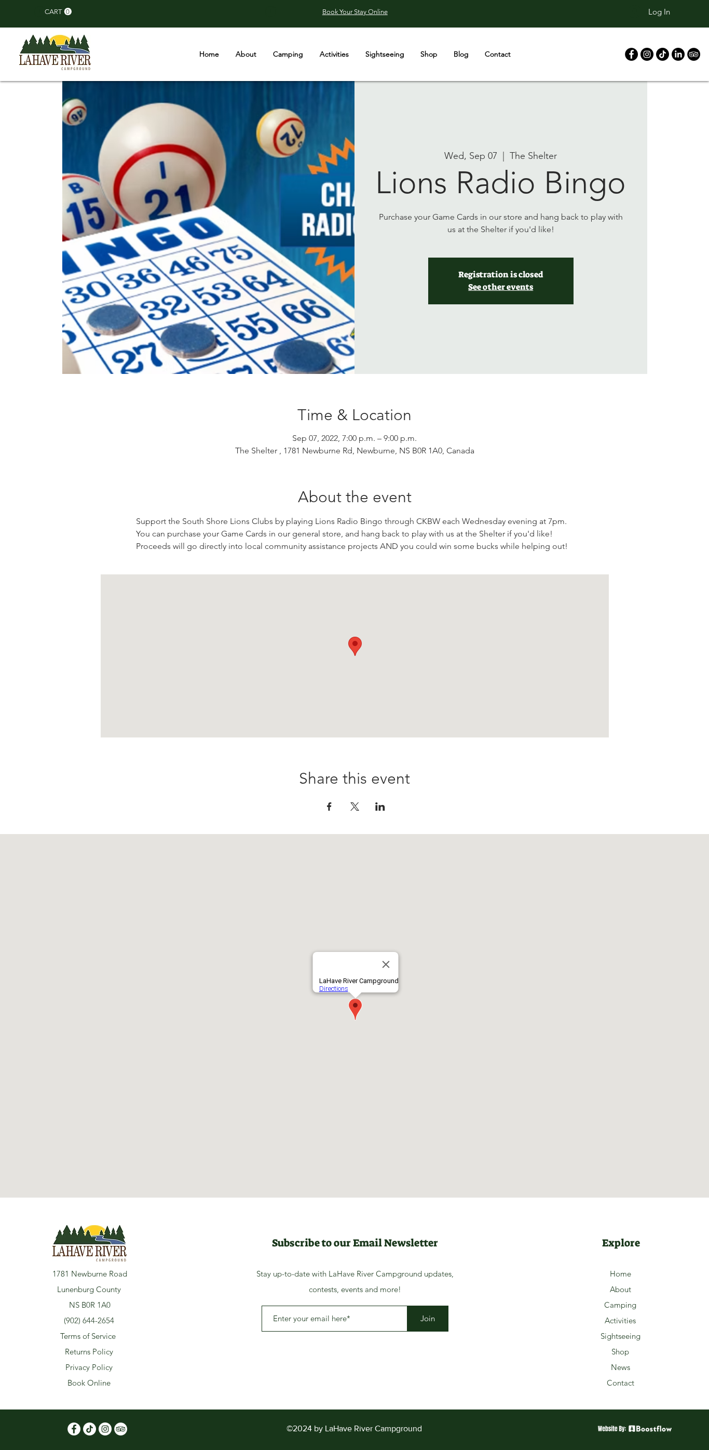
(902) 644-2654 (89, 1320)
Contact (620, 1383)
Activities (620, 1320)
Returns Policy (89, 1352)
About (620, 1289)
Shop (620, 1352)
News (620, 1367)
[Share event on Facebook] (329, 806)
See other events (500, 286)
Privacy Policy (89, 1367)
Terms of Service (89, 1336)
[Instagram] (646, 54)
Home (620, 1274)
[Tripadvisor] (120, 1428)
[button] (58, 12)
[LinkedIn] (678, 54)
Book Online (89, 1383)
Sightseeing (620, 1336)
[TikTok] (662, 54)
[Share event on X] (355, 806)
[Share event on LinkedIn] (380, 806)
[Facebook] (631, 54)
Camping (620, 1305)
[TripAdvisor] (693, 54)
